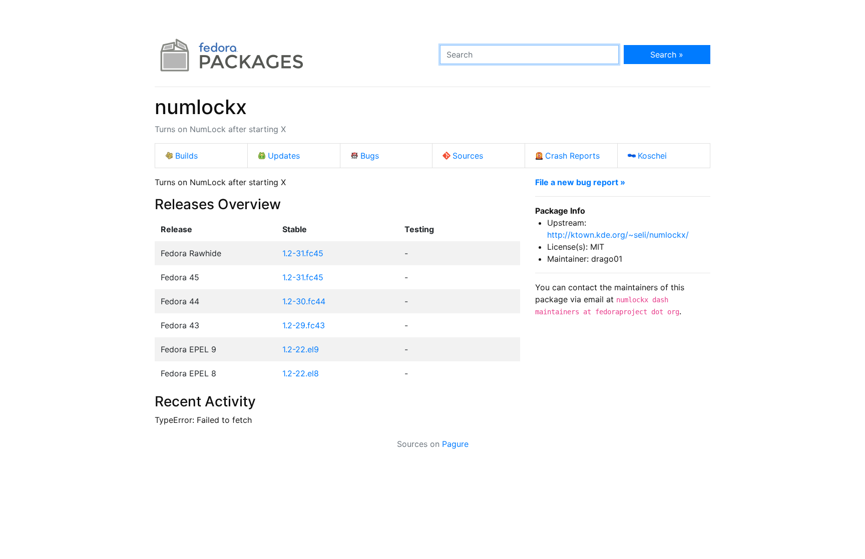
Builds (186, 156)
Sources (468, 156)
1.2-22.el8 (300, 373)
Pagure (455, 444)
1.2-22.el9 (300, 349)
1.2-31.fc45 (302, 253)
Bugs (369, 156)
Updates (284, 156)
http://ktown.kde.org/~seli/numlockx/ (618, 235)
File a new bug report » (580, 182)
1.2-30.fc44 (303, 301)
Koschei (652, 156)
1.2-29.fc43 (303, 325)
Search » (666, 55)
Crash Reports (572, 156)
